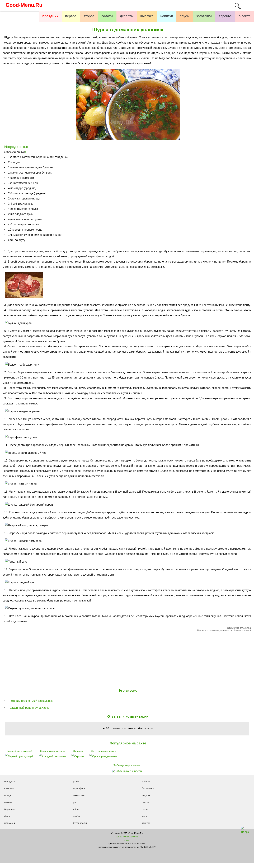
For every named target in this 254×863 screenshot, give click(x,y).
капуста (146, 795)
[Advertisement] (127, 659)
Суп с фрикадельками (103, 751)
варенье (225, 16)
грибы (76, 816)
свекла (145, 802)
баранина (9, 809)
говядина (9, 781)
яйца (76, 809)
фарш (7, 816)
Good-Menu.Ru (24, 5)
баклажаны (148, 788)
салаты (107, 16)
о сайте (245, 16)
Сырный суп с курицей (19, 751)
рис (75, 802)
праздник (50, 16)
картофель (79, 788)
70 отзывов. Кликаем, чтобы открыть (129, 728)
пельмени (10, 823)
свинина (9, 788)
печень (8, 802)
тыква (145, 809)
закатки (146, 823)
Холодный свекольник (52, 751)
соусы (184, 16)
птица (7, 795)
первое (71, 16)
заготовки (204, 16)
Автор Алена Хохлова (127, 837)
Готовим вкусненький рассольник (31, 700)
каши (144, 816)
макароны (78, 795)
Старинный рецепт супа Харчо (29, 707)
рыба (76, 781)
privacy (127, 840)
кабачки (146, 781)
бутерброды (80, 823)
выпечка (146, 16)
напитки (166, 16)
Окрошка (78, 751)
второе (89, 16)
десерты (126, 16)
